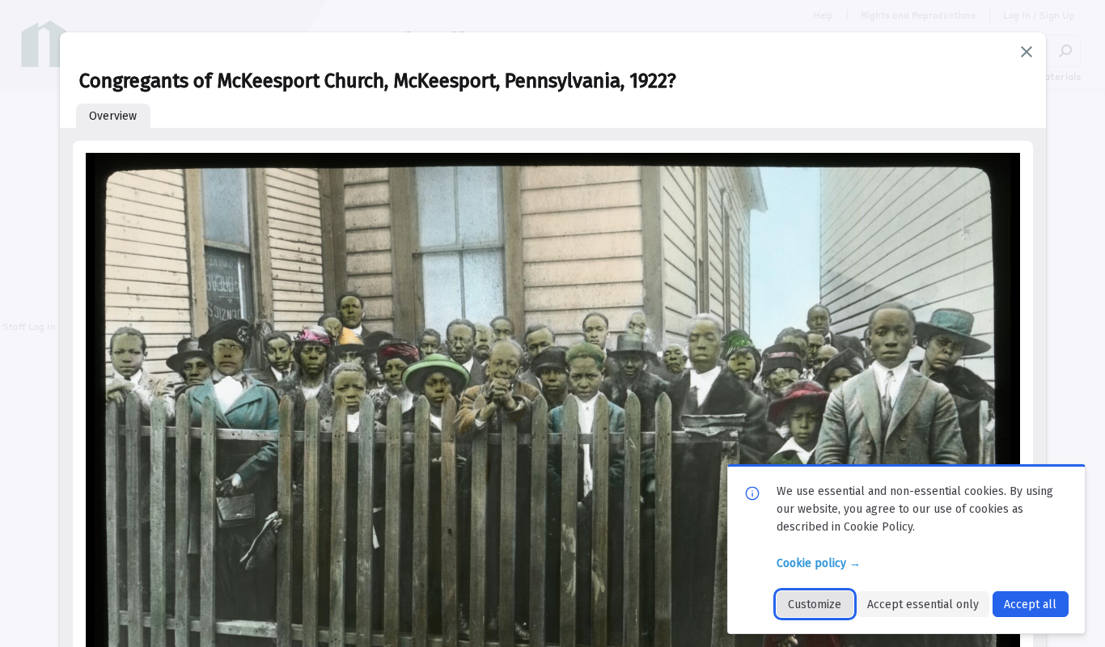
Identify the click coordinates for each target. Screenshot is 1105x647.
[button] (1026, 51)
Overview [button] (113, 116)
